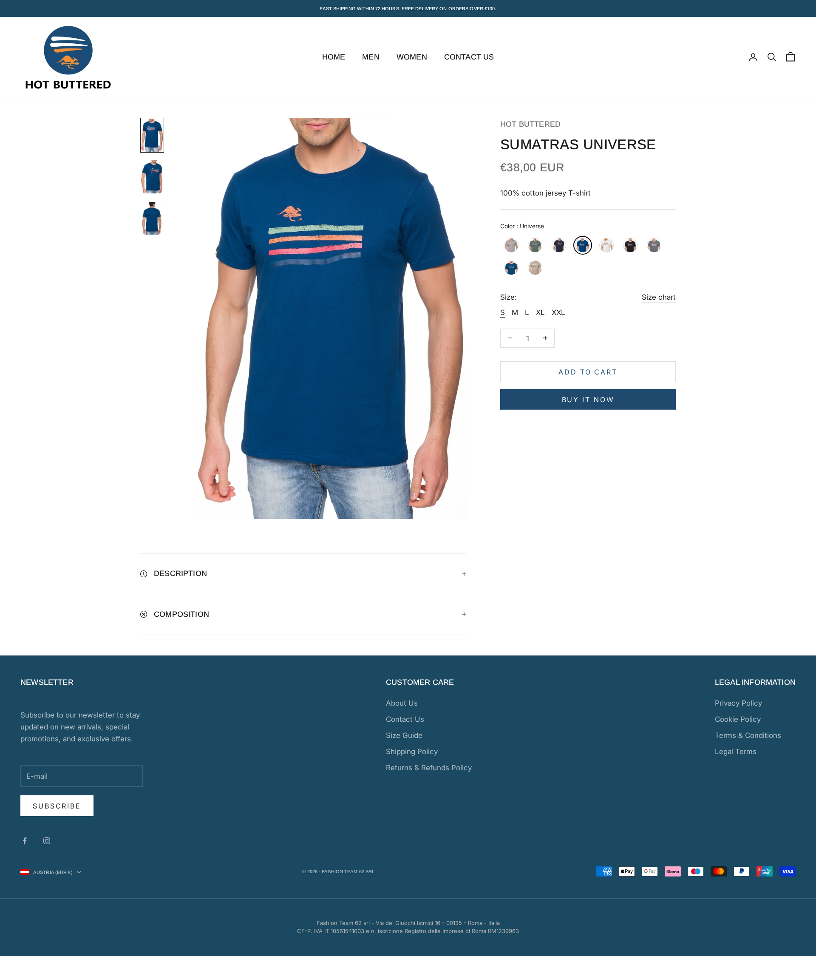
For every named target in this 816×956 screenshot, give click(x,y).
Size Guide (404, 735)
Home (334, 57)
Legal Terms (735, 751)
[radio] (510, 245)
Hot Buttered (530, 124)
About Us (402, 703)
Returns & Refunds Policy (429, 767)
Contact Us (469, 57)
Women (412, 57)
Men (371, 57)
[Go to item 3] (152, 218)
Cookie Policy (738, 719)
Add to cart (588, 371)
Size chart (659, 297)
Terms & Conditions (748, 735)
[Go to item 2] (152, 176)
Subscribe (57, 806)
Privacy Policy (738, 703)
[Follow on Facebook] (24, 841)
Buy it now (588, 399)
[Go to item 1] (152, 135)
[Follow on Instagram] (46, 841)
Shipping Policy (412, 751)
